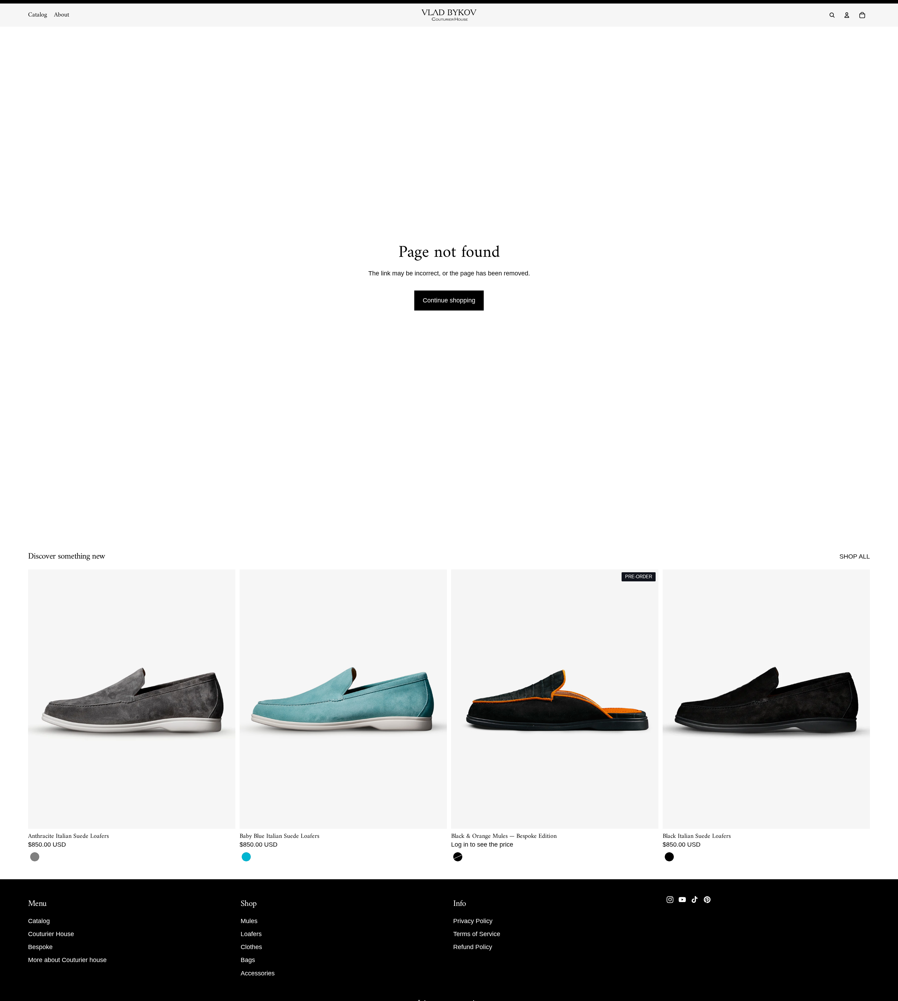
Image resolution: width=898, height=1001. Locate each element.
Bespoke (40, 947)
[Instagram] (670, 899)
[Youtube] (682, 899)
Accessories (258, 973)
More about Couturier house (67, 960)
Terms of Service (476, 933)
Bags (248, 960)
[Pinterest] (707, 899)
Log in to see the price (482, 844)
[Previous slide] (38, 699)
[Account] (847, 15)
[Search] (832, 15)
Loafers (251, 933)
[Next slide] (224, 699)
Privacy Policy (472, 921)
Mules (249, 921)
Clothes (251, 947)
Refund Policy (472, 947)
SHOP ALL (854, 556)
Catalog (39, 921)
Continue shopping (449, 300)
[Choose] (224, 818)
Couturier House (51, 933)
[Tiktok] (694, 899)
